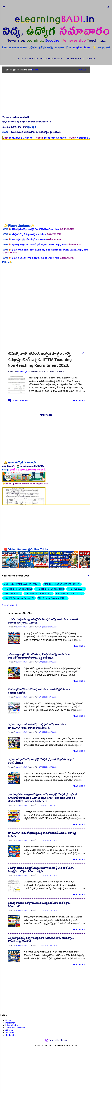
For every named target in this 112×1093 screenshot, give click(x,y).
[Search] (108, 7)
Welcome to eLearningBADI (15, 117)
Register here (55, 47)
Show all (81, 70)
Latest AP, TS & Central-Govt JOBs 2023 (39, 59)
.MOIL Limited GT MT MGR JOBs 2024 (21, 584)
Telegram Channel (29, 137)
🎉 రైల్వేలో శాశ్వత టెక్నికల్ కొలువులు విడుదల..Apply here (30, 241)
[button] (83, 353)
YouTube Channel (62, 137)
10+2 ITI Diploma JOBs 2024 (49, 589)
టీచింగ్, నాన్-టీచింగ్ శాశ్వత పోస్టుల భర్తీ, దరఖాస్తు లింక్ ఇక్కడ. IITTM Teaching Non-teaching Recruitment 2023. (40, 359)
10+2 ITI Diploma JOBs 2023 (17, 589)
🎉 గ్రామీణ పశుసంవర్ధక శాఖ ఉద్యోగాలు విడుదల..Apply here (31, 236)
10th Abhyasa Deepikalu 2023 (52, 598)
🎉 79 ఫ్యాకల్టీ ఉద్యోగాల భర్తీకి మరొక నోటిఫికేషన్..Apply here (31, 257)
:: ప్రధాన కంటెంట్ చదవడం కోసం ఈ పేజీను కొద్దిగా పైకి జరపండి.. (31, 132)
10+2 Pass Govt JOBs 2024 (38, 593)
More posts (46, 415)
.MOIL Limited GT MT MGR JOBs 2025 (62, 584)
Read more (79, 400)
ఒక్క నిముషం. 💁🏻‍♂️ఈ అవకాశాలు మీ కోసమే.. (23, 466)
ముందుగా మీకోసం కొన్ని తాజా (20, 127)
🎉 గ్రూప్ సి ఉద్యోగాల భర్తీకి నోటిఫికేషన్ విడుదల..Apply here (30, 246)
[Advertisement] (101, 107)
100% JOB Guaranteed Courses (18, 598)
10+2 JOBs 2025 (11, 593)
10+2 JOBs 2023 (75, 589)
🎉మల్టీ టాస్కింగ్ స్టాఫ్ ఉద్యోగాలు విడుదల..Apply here (28, 251)
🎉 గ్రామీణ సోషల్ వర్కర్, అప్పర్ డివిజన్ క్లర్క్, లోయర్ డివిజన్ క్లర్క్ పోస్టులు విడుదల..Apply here (45, 228)
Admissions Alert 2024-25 (81, 59)
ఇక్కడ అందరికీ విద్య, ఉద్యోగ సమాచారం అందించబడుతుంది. (27, 121)
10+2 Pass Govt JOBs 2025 (69, 593)
